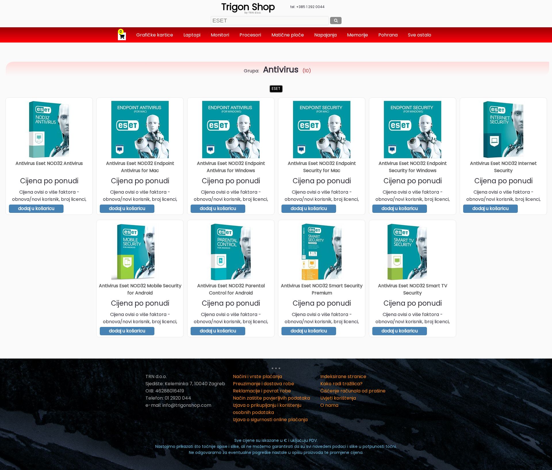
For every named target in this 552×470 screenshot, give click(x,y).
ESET (276, 88)
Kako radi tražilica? (341, 383)
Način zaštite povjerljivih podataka (271, 398)
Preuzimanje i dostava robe (263, 383)
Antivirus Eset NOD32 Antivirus (49, 163)
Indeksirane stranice (343, 376)
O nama (329, 405)
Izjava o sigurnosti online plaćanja (270, 419)
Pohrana (388, 35)
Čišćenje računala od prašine (353, 391)
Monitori (220, 35)
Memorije (358, 35)
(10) (287, 71)
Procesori (250, 35)
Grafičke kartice (155, 35)
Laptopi (192, 35)
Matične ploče (288, 35)
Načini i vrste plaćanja (257, 376)
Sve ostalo (420, 35)
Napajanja (326, 35)
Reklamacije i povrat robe (262, 391)
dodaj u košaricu (36, 208)
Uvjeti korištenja (338, 398)
